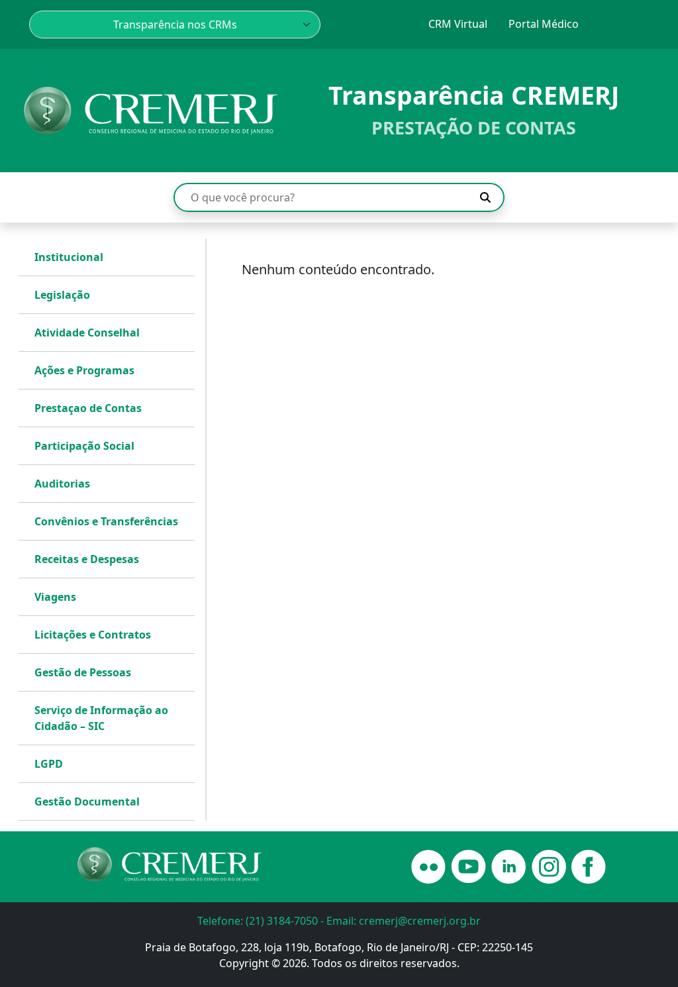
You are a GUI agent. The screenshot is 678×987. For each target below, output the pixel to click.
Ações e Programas (84, 370)
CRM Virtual (457, 24)
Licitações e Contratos (92, 634)
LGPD (48, 763)
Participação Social (84, 446)
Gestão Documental (87, 801)
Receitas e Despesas (86, 559)
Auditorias (62, 483)
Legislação (62, 294)
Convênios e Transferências (106, 521)
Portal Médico (543, 24)
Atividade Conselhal (87, 332)
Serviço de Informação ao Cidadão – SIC (101, 718)
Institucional (68, 257)
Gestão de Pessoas (82, 672)
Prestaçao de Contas (88, 408)
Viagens (55, 597)
